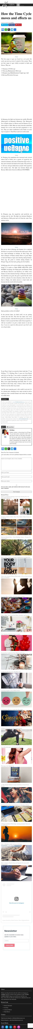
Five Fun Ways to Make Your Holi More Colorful (13, 596)
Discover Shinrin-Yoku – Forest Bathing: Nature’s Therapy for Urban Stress (16, 537)
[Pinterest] (14, 1027)
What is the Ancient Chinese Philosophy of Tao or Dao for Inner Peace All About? (16, 576)
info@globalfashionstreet (23, 418)
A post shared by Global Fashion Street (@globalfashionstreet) (17, 920)
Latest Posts (11, 427)
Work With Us (7, 1011)
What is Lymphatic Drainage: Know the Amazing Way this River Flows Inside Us (15, 497)
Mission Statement (8, 1005)
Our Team (6, 1007)
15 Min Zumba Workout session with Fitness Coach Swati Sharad (15, 785)
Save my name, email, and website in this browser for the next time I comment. (15, 487)
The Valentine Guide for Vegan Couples (10, 634)
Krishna (12, 22)
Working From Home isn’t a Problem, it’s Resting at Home (15, 805)
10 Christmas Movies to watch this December (12, 709)
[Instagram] (18, 1027)
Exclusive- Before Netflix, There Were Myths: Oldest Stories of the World (16, 517)
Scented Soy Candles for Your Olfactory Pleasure (12, 653)
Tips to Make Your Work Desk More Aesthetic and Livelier (15, 615)
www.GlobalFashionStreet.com (18, 402)
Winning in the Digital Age (7, 766)
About (3, 989)
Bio (4, 427)
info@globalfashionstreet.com (18, 1018)
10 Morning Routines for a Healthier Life (11, 671)
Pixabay (16, 56)
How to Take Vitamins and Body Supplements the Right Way (15, 557)
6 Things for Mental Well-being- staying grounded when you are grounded (15, 824)
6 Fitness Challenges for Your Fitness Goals (11, 728)
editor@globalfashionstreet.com (16, 1020)
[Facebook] (5, 437)
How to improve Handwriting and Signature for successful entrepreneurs (15, 863)
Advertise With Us (8, 1009)
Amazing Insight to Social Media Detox (10, 690)
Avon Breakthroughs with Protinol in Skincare (12, 747)
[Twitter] (6, 1027)
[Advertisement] (16, 98)
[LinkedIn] (10, 1027)
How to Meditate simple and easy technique (11, 844)
